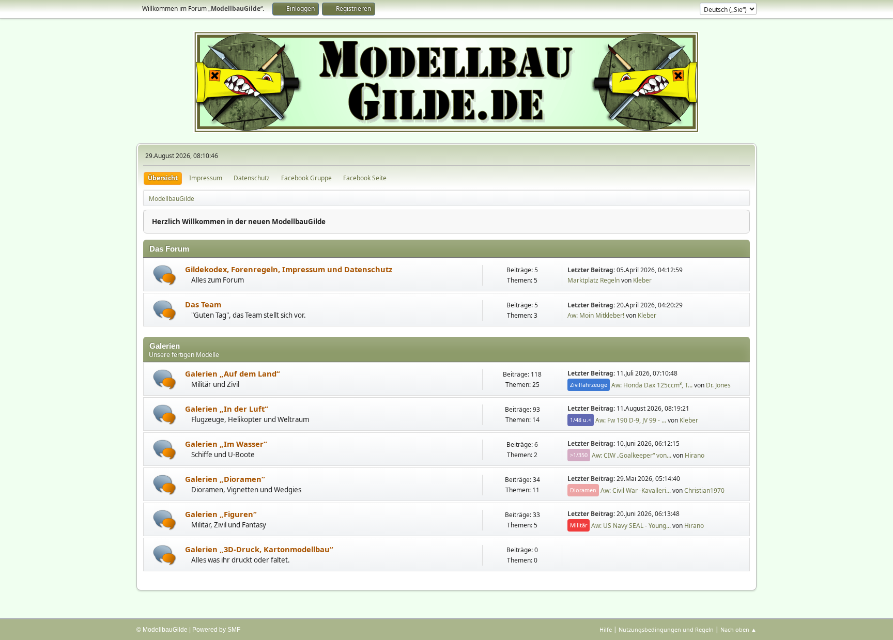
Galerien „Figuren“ (221, 514)
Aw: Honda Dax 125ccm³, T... (651, 384)
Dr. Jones (718, 384)
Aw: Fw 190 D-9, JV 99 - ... (630, 419)
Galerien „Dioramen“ (225, 479)
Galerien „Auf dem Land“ (232, 373)
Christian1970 (704, 490)
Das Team (203, 304)
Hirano (694, 454)
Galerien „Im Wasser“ (226, 444)
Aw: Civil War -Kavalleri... (636, 490)
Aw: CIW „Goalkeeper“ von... (631, 454)
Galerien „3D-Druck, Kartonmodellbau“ (259, 549)
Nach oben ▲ (738, 629)
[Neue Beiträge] (164, 275)
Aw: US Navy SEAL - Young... (631, 525)
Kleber (642, 280)
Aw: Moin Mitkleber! (595, 315)
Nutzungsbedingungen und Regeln (666, 629)
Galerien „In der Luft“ (226, 408)
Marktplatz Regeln (593, 280)
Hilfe (605, 629)
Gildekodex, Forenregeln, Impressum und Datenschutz (288, 269)
